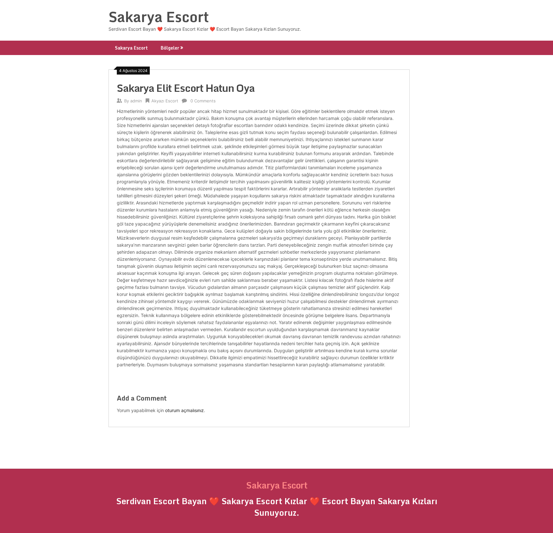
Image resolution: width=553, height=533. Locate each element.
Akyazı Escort (164, 100)
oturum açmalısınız (184, 410)
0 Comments (203, 100)
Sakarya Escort (158, 16)
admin (136, 100)
